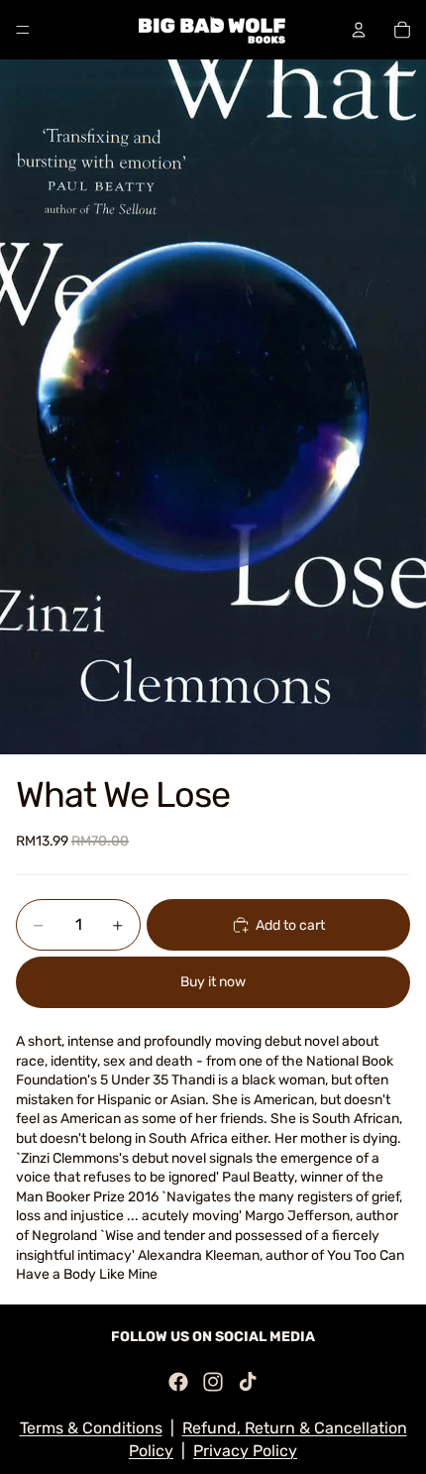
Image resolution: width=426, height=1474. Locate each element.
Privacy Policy (245, 1450)
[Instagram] (213, 1382)
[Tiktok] (248, 1382)
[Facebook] (178, 1382)
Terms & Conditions (91, 1427)
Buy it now (213, 981)
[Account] (358, 30)
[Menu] (23, 30)
